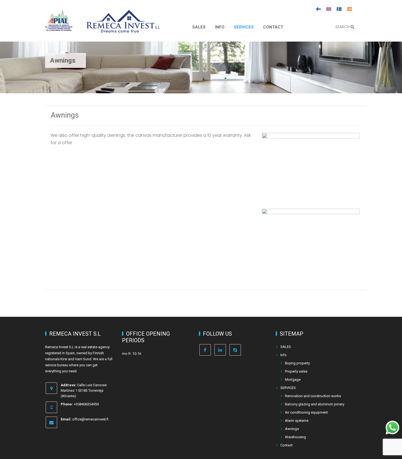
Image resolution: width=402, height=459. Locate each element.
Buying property (297, 363)
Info (220, 27)
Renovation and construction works (313, 396)
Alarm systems (296, 421)
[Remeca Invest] (123, 28)
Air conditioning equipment (306, 412)
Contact (273, 27)
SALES (199, 27)
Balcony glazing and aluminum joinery (314, 404)
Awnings (292, 429)
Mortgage (293, 379)
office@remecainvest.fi (90, 419)
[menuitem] (318, 9)
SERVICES (244, 27)
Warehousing (295, 437)
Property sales (296, 371)
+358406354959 (86, 404)
